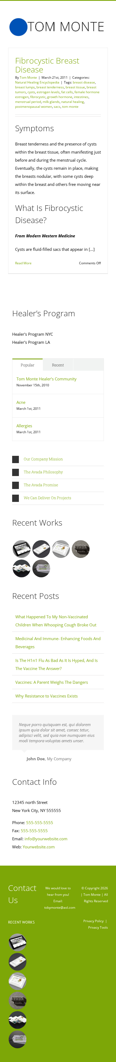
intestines (81, 97)
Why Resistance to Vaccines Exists (46, 696)
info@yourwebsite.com (46, 838)
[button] (58, 459)
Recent (58, 364)
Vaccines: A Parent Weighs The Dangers (51, 682)
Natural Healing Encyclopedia (37, 82)
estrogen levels (48, 92)
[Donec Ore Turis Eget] (21, 549)
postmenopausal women (33, 106)
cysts (31, 92)
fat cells (67, 92)
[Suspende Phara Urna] (41, 568)
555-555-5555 (39, 822)
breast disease (84, 82)
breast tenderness (50, 87)
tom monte (70, 106)
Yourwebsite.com (39, 846)
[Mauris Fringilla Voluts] (41, 549)
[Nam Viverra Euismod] (80, 549)
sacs (57, 106)
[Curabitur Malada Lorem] (21, 568)
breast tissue (75, 87)
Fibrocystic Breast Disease (47, 65)
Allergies (24, 425)
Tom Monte (28, 77)
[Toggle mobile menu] (106, 39)
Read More (23, 263)
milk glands (51, 101)
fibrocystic (38, 97)
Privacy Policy (93, 921)
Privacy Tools (98, 927)
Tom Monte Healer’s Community (46, 378)
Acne (20, 402)
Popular (28, 364)
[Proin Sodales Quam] (61, 549)
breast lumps (25, 87)
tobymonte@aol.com (59, 907)
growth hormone (59, 97)
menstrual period (28, 101)
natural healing (72, 101)
